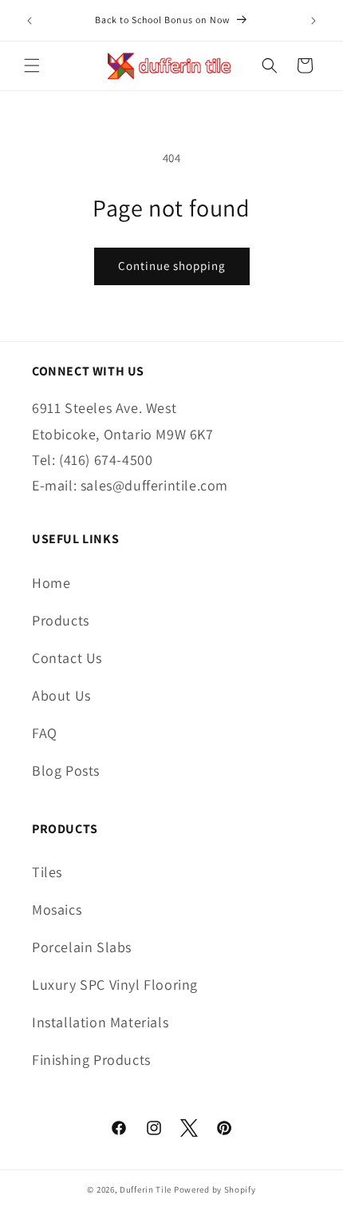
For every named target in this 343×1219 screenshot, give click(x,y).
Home (51, 583)
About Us (61, 695)
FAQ (44, 733)
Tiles (47, 872)
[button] (31, 65)
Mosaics (56, 909)
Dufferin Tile (146, 1189)
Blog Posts (66, 770)
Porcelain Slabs (82, 947)
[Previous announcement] (29, 20)
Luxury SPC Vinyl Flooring (115, 984)
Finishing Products (91, 1059)
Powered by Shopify (215, 1189)
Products (60, 620)
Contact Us (67, 658)
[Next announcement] (313, 20)
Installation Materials (100, 1022)
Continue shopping (172, 265)
